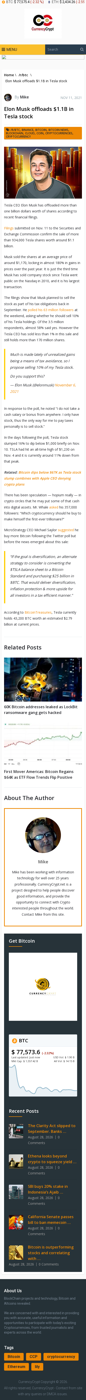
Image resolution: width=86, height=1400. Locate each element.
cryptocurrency (61, 1356)
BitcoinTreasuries (38, 612)
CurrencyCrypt (29, 1382)
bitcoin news (58, 130)
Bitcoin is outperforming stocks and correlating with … (51, 1252)
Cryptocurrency (18, 137)
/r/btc (15, 130)
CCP (34, 1356)
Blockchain (14, 133)
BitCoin (41, 130)
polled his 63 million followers (50, 310)
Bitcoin (14, 1356)
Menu (11, 49)
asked (53, 507)
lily (37, 1366)
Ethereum (16, 1366)
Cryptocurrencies (58, 133)
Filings (9, 228)
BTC (23, 1040)
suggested (65, 530)
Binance (27, 130)
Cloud (30, 133)
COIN (40, 133)
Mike (24, 97)
